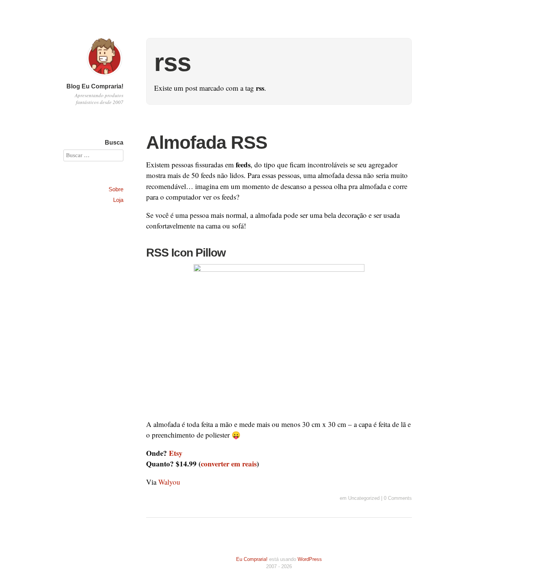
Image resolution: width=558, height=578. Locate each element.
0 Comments (398, 498)
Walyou (169, 482)
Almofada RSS (206, 142)
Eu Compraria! (252, 559)
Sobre (116, 189)
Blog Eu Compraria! (94, 86)
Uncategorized (364, 498)
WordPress (310, 559)
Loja (118, 200)
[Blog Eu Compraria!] (104, 77)
